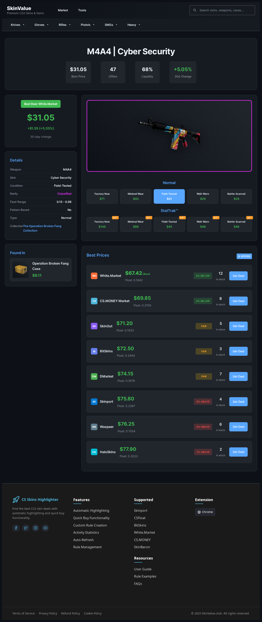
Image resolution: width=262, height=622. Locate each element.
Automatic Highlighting (91, 510)
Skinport (140, 510)
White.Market (144, 532)
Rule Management (87, 547)
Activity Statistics (86, 532)
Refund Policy (70, 613)
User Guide (142, 569)
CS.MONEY (142, 540)
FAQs (138, 583)
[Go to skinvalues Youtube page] (45, 528)
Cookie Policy (93, 613)
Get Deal (238, 275)
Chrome (207, 512)
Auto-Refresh (83, 540)
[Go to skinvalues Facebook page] (16, 528)
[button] (102, 196)
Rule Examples (145, 576)
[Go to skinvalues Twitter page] (25, 528)
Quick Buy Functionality (91, 518)
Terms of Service (23, 613)
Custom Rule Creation (90, 525)
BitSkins (140, 525)
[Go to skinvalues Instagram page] (35, 528)
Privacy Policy (48, 613)
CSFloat (140, 518)
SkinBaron (142, 547)
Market (63, 10)
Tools (82, 10)
